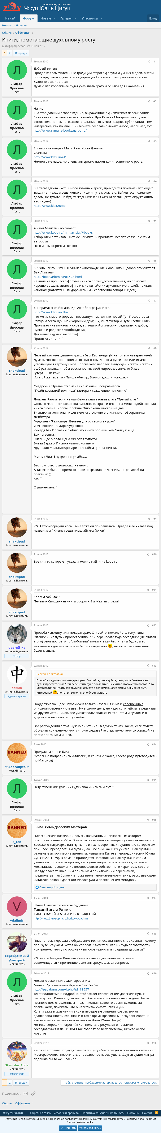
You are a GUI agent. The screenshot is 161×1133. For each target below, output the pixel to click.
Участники (90, 18)
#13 (154, 665)
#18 (154, 933)
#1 (155, 61)
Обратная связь (40, 1113)
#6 (155, 261)
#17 (154, 898)
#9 (155, 519)
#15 (154, 780)
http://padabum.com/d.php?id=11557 (61, 989)
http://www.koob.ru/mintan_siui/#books (63, 232)
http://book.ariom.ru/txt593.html (58, 277)
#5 (155, 221)
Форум (28, 18)
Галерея (66, 18)
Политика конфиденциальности (103, 1113)
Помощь (133, 1113)
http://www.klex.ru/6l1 (50, 157)
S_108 (17, 842)
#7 (155, 300)
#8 (155, 348)
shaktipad (17, 370)
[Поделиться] (149, 61)
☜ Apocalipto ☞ (17, 767)
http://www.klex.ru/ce (49, 205)
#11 (154, 590)
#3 (155, 141)
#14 (154, 744)
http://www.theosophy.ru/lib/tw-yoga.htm (61, 918)
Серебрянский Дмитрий (17, 958)
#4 (155, 181)
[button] (54, 18)
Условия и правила (66, 1113)
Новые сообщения (14, 25)
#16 (154, 820)
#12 (154, 625)
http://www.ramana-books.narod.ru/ (60, 130)
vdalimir (17, 920)
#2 (155, 101)
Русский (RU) (14, 1113)
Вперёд (20, 53)
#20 (154, 1043)
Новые (46, 18)
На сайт (11, 18)
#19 (154, 973)
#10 (154, 554)
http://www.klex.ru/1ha (51, 312)
